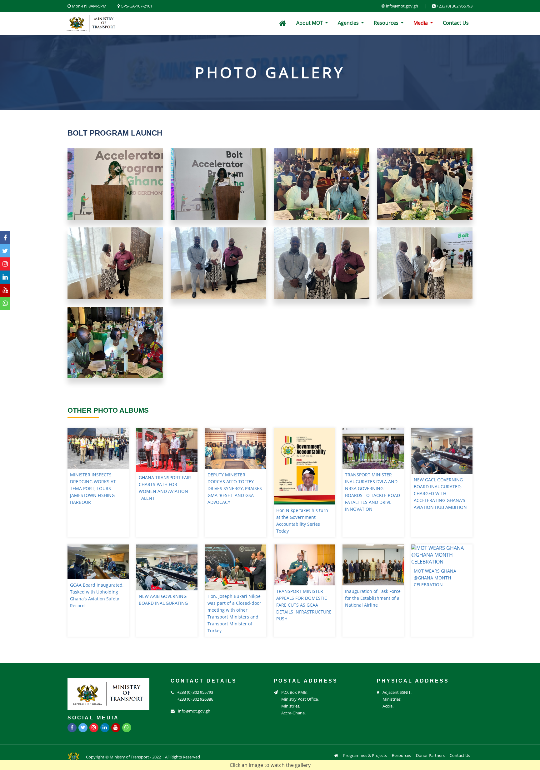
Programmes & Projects (365, 755)
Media (421, 22)
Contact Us (456, 22)
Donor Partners (430, 755)
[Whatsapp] (5, 303)
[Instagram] (5, 264)
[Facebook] (5, 237)
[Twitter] (5, 250)
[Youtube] (5, 290)
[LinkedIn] (5, 277)
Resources (387, 22)
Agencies (349, 22)
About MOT (310, 22)
